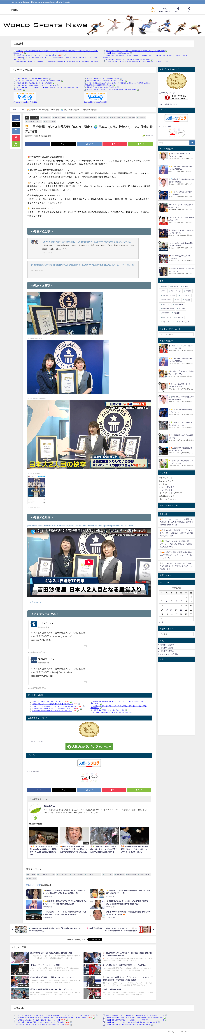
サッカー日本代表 (168, 308)
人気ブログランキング (35, 741)
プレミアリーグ (185, 295)
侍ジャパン (166, 304)
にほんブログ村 (33, 771)
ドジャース (179, 317)
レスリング (34, 117)
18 (166, 610)
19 (171, 610)
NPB (178, 300)
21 (181, 610)
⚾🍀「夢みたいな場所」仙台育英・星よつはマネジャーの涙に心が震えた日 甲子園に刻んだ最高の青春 (176, 543)
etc (27, 117)
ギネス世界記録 (129, 117)
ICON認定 (142, 117)
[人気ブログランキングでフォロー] (89, 746)
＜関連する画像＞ (166, 648)
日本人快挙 (116, 117)
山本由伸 (182, 308)
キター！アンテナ (166, 487)
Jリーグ (185, 286)
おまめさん (149, 135)
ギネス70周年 (50, 121)
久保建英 (176, 313)
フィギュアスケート (168, 295)
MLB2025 (165, 313)
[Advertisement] (176, 698)
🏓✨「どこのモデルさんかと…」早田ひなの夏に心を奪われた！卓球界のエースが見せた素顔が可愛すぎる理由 (176, 521)
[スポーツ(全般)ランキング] (176, 97)
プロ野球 (188, 291)
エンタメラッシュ (45, 623)
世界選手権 (46, 117)
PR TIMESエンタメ (46, 659)
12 (171, 606)
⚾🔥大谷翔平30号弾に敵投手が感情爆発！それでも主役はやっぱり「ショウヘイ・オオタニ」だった (176, 555)
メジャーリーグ (175, 291)
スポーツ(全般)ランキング (168, 104)
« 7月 (161, 622)
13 (176, 606)
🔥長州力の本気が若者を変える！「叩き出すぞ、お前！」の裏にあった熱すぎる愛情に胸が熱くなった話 (176, 532)
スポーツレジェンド (35, 121)
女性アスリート (59, 117)
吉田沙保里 (73, 117)
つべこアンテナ (165, 490)
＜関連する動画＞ (166, 651)
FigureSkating (166, 300)
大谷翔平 (187, 300)
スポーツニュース (168, 322)
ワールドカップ (184, 322)
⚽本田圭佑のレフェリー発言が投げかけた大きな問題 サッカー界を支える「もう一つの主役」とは (176, 566)
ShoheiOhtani (179, 304)
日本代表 (175, 286)
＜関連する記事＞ (166, 645)
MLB (163, 291)
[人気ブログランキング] (89, 729)
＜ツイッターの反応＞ (168, 654)
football (164, 286)
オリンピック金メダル (88, 117)
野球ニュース (166, 317)
